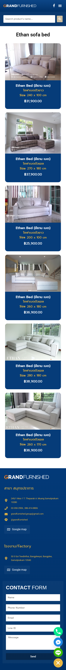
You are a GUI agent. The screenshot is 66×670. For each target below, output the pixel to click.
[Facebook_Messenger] (58, 642)
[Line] (58, 652)
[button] (60, 5)
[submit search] (60, 19)
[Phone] (58, 631)
